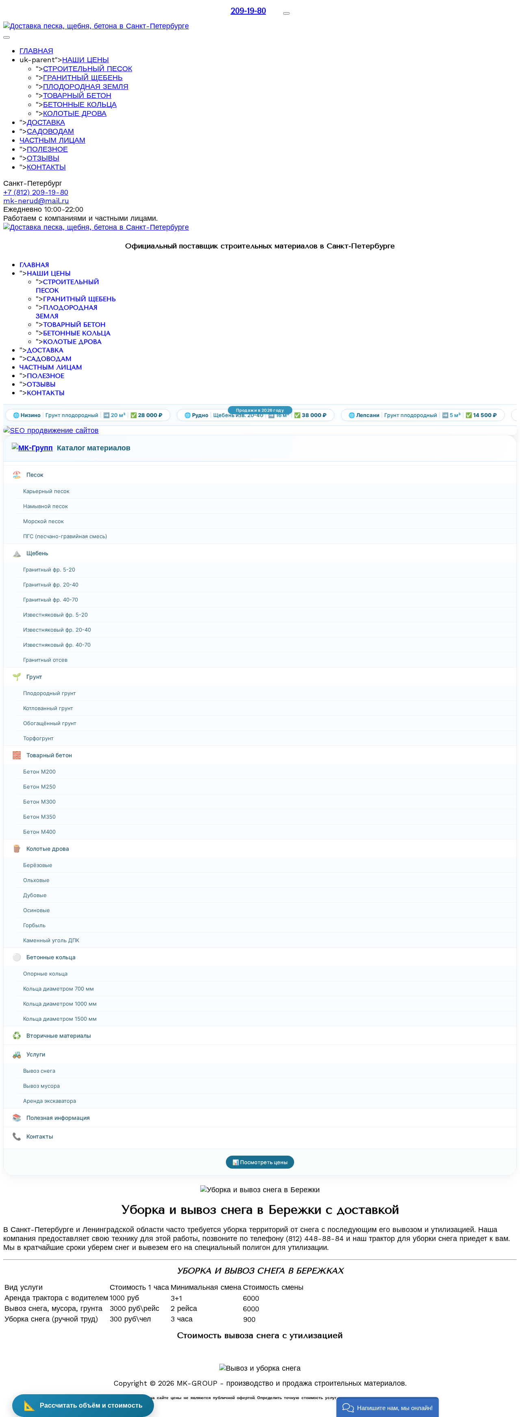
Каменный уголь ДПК (51, 940)
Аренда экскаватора (49, 1101)
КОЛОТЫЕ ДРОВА (74, 113)
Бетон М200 (39, 771)
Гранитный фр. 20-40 (50, 584)
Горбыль (34, 925)
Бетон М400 (39, 831)
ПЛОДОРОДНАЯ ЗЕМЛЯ (85, 86)
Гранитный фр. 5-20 (49, 569)
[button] (387, 1407)
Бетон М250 (39, 786)
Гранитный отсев (45, 659)
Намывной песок (45, 506)
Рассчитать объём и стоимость (83, 1405)
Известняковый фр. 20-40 (57, 629)
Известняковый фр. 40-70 (57, 644)
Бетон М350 (39, 816)
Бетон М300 (39, 801)
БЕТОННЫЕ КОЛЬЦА (80, 104)
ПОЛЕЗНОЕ (47, 149)
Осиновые (36, 910)
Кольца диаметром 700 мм (58, 988)
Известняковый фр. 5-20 (55, 614)
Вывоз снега (39, 1070)
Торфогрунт (38, 738)
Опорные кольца (45, 973)
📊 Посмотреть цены (260, 1162)
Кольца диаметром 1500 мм (60, 1018)
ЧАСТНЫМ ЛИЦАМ (52, 140)
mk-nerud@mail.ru (36, 200)
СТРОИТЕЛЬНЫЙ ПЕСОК (87, 68)
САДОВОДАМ (50, 131)
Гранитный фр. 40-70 (50, 599)
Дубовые (35, 895)
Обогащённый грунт (49, 723)
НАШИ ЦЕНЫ (85, 59)
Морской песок (43, 521)
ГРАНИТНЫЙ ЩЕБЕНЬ (83, 77)
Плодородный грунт (49, 693)
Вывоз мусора (41, 1085)
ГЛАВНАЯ (36, 50)
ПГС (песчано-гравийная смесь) (65, 536)
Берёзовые (37, 865)
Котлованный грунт (48, 708)
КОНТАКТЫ (46, 167)
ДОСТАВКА (46, 122)
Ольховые (36, 880)
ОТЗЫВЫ (43, 158)
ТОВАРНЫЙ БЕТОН (77, 95)
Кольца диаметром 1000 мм (60, 1003)
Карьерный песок (46, 491)
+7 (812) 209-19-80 (35, 192)
